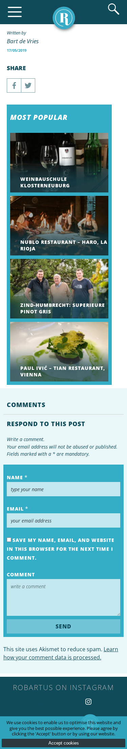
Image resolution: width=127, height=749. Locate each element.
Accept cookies (63, 743)
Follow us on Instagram (88, 702)
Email (15, 508)
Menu (15, 12)
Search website (113, 9)
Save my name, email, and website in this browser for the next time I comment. (60, 549)
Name (15, 477)
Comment (21, 574)
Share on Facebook (14, 85)
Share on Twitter (28, 85)
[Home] (63, 17)
